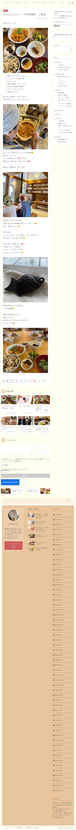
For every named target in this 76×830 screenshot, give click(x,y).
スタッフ (61, 81)
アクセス (61, 83)
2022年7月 (63, 700)
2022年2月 (63, 725)
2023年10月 (63, 625)
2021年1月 (63, 780)
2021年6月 (63, 755)
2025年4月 (63, 570)
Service (26, 2)
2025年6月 (63, 564)
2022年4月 (63, 715)
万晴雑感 (61, 121)
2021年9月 (63, 750)
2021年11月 (63, 740)
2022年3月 (63, 720)
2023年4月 (63, 655)
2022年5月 (63, 710)
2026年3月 (63, 539)
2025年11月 (63, 554)
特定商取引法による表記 (31, 827)
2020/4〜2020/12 (64, 67)
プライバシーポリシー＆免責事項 (13, 827)
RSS (57, 799)
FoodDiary (35, 2)
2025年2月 (63, 575)
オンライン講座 (63, 97)
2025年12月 (63, 549)
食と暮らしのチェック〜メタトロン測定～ (65, 101)
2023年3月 (63, 660)
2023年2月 (63, 665)
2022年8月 (63, 695)
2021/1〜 (61, 65)
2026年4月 (63, 534)
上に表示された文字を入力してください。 (16, 469)
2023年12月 (63, 615)
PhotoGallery (63, 86)
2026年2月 (63, 544)
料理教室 (61, 93)
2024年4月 (63, 595)
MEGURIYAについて (64, 77)
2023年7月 (63, 640)
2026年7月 (63, 519)
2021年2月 (63, 775)
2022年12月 (63, 675)
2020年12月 (63, 785)
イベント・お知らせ (65, 106)
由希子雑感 (62, 142)
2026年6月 (63, 524)
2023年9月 (63, 630)
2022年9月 (63, 690)
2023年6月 (63, 645)
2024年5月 (63, 590)
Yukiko (61, 2)
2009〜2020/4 (63, 70)
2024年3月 (63, 600)
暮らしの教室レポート (65, 126)
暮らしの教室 (62, 95)
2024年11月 (63, 585)
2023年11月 (63, 620)
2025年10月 (63, 560)
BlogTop (6, 2)
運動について (62, 123)
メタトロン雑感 (63, 130)
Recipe (45, 2)
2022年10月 (63, 685)
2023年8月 (63, 635)
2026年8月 (63, 514)
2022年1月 (63, 730)
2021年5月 (63, 760)
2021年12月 (63, 735)
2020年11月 (63, 790)
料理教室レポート (64, 139)
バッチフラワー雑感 (65, 132)
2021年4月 (63, 765)
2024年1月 (63, 610)
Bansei (53, 2)
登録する (56, 26)
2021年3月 (63, 770)
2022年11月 (63, 680)
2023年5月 (63, 650)
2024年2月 (63, 605)
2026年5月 (63, 529)
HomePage (16, 2)
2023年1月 (63, 670)
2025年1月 (63, 580)
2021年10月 (63, 745)
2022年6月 (63, 705)
